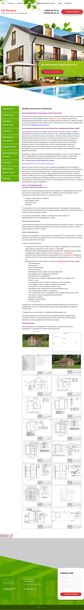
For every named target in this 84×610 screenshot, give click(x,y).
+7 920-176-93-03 (28, 579)
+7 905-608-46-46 (28, 581)
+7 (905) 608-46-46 (51, 13)
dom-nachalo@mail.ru (29, 589)
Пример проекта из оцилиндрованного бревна (40, 160)
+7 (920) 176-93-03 (51, 10)
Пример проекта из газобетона (39, 125)
